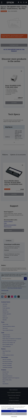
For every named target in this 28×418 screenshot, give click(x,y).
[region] (14, 411)
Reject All (14, 413)
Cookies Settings (14, 416)
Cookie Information (10, 408)
